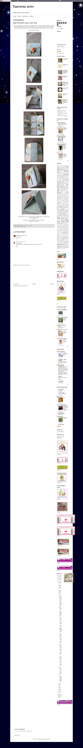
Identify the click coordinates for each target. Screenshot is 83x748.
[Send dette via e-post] (27, 225)
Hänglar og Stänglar (65, 204)
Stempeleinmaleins (61, 351)
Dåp (65, 193)
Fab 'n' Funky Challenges (62, 338)
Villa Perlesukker (61, 424)
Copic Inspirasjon (66, 175)
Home (14, 16)
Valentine (66, 244)
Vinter (63, 246)
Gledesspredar (60, 201)
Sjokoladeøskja (64, 232)
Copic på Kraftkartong (61, 176)
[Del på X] (29, 225)
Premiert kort (63, 227)
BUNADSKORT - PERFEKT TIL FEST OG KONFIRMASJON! (65, 101)
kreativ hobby (61, 213)
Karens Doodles (60, 207)
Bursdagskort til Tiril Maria (65, 77)
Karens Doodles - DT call (60, 609)
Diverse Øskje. (59, 180)
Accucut (66, 165)
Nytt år (58, 224)
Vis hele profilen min (60, 53)
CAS (65, 172)
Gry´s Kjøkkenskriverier (62, 404)
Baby (66, 166)
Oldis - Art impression (63, 224)
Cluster (61, 174)
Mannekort (59, 218)
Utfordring (59, 244)
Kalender (66, 206)
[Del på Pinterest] (31, 225)
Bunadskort (60, 171)
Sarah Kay (65, 229)
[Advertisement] (34, 274)
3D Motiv (61, 165)
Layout (58, 215)
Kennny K (67, 207)
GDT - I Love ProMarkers (65, 199)
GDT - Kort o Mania (61, 200)
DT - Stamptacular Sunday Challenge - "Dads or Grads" (60, 649)
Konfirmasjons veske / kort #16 (60, 630)
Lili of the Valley (63, 215)
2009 (59, 695)
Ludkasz (17, 235)
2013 (59, 577)
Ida (16, 241)
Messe (58, 220)
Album (58, 166)
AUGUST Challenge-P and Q (65, 332)
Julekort (60, 206)
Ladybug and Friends (62, 214)
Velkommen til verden (60, 245)
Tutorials (31, 16)
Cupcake (66, 177)
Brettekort (18, 226)
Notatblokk (65, 223)
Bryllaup (67, 169)
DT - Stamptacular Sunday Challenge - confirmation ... (60, 622)
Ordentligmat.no (61, 412)
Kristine (48, 26)
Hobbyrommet (59, 204)
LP (64, 216)
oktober (60, 587)
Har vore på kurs (64, 203)
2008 (59, 697)
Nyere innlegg (16, 284)
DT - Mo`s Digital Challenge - (65, 88)
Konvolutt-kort (61, 212)
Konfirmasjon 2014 (60, 211)
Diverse (64, 179)
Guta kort (65, 202)
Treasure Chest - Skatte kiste (62, 115)
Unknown (59, 51)
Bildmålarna (58, 167)
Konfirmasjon (22, 226)
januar (60, 691)
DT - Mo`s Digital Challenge (63, 186)
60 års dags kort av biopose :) (65, 59)
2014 (59, 575)
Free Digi (66, 195)
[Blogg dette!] (28, 225)
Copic (64, 174)
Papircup (63, 225)
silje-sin (59, 426)
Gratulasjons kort (59, 202)
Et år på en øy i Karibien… (63, 393)
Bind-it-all (63, 167)
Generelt (67, 200)
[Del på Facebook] (30, 225)
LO (68, 215)
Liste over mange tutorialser (62, 113)
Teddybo (63, 238)
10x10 (58, 165)
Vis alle (68, 160)
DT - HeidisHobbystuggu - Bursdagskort (60, 678)
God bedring (65, 201)
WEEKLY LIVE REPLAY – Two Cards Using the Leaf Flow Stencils (62, 124)
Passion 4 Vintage (61, 392)
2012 (59, 578)
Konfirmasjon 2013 (63, 210)
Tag (66, 237)
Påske (66, 228)
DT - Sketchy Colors (63, 189)
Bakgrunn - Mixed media (62, 110)
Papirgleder (67, 225)
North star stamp (60, 223)
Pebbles (59, 226)
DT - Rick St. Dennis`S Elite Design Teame (63, 187)
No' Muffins (60, 396)
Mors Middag (60, 390)
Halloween (58, 203)
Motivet (62, 222)
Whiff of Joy (60, 247)
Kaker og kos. (60, 416)
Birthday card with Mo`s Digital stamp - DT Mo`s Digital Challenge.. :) (65, 84)
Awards (62, 166)
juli (59, 595)
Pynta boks (62, 228)
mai (59, 683)
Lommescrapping (61, 216)
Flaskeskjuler (61, 195)
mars (60, 687)
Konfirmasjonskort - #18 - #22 (60, 614)
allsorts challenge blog (62, 309)
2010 (59, 694)
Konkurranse (66, 211)
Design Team (25, 16)
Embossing (64, 194)
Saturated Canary (59, 230)
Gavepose (63, 196)
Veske (25, 226)
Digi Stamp (67, 178)
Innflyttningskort (60, 205)
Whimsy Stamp (66, 247)
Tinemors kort (23, 6)
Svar (17, 238)
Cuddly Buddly (61, 177)
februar (60, 689)
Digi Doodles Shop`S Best (60, 178)
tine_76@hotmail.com (60, 431)
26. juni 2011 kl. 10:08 (21, 241)
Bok (66, 168)
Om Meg (19, 16)
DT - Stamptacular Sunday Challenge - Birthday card (60, 638)
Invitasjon (65, 205)
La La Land (67, 213)
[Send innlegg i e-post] (25, 225)
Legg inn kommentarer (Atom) (22, 285)
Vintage (58, 246)
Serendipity (65, 230)
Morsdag (58, 222)
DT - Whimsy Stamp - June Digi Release (60, 671)
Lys (66, 216)
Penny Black (65, 226)
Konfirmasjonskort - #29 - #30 (60, 599)
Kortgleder (60, 376)
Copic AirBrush (59, 175)
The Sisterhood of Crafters (62, 317)
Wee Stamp (67, 246)
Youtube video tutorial (61, 248)
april (59, 684)
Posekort (58, 227)
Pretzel (64, 397)
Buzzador (61, 172)
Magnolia (59, 217)
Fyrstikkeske (59, 196)
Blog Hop (63, 168)
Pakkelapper (59, 225)
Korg (64, 212)
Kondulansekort (63, 208)
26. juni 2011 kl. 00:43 (23, 235)
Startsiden (34, 284)
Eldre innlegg (52, 284)
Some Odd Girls (64, 233)
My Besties (66, 222)
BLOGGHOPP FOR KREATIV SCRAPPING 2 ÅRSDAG (65, 71)
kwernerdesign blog (61, 122)
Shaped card (65, 231)
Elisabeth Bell (59, 194)
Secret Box (59, 114)
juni (59, 596)
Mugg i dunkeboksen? (61, 413)
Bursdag (66, 171)
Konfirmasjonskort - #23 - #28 (60, 604)
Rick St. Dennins (59, 229)
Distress (60, 179)
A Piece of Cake (61, 389)
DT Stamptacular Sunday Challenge (63, 192)
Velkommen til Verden (65, 94)
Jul (68, 205)
